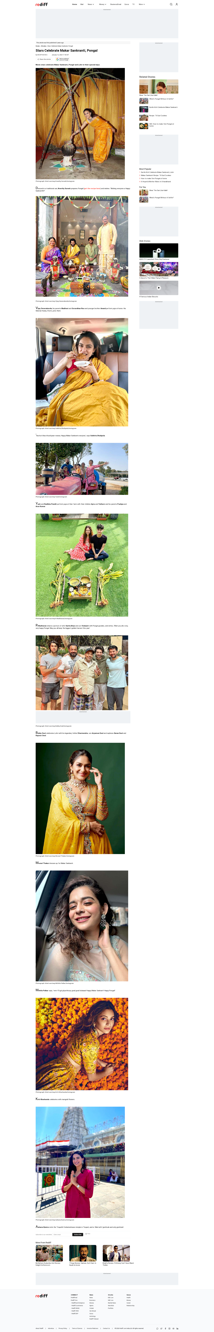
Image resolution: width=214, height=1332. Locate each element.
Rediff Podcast (94, 1319)
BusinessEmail (115, 4)
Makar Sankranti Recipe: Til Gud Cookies (156, 175)
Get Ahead (93, 1311)
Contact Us (106, 1328)
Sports (92, 1305)
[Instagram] (169, 1329)
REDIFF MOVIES (42, 55)
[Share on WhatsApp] (157, 1329)
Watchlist (111, 1305)
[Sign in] (176, 4)
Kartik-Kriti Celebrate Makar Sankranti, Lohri (157, 172)
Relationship (130, 1305)
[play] (159, 250)
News (90, 4)
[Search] (171, 4)
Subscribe (77, 1234)
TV (133, 4)
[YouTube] (173, 1329)
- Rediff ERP (74, 1313)
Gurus (126, 4)
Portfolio (110, 1308)
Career (129, 1303)
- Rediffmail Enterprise (77, 1303)
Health (129, 1297)
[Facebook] (165, 1329)
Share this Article (45, 59)
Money (101, 4)
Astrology (93, 1316)
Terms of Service (77, 1328)
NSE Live (110, 1300)
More (141, 4)
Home (74, 4)
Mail (81, 4)
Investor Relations (92, 1328)
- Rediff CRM (74, 1311)
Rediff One (74, 1300)
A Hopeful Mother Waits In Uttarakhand (156, 182)
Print (88, 1234)
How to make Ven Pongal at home (154, 178)
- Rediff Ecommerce (77, 1305)
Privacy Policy (63, 1328)
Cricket (92, 1308)
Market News (112, 1303)
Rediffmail (74, 1297)
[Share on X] (161, 1329)
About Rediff (39, 1328)
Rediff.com (123, 1328)
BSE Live (110, 1297)
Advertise (51, 1328)
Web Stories (144, 241)
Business (92, 1300)
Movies (43, 46)
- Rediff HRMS (75, 1308)
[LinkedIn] (177, 1329)
